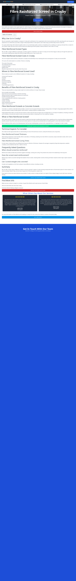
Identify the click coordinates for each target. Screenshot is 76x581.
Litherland (4, 188)
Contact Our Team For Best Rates (38, 177)
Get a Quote (38, 20)
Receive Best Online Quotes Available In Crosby (38, 126)
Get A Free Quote (38, 217)
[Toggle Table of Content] (14, 35)
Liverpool (21, 188)
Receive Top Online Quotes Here (38, 190)
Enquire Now (38, 221)
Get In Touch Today (38, 31)
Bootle (8, 188)
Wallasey (12, 188)
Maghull (16, 188)
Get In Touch (70, 1)
